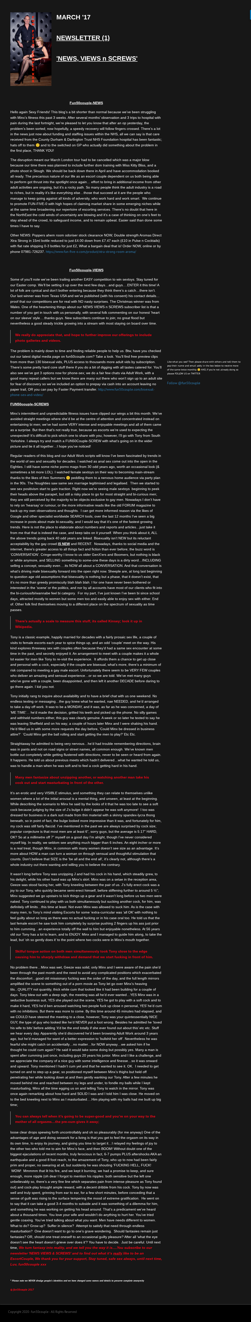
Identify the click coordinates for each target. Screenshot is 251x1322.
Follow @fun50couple (183, 383)
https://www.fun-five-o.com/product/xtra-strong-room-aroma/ (91, 251)
